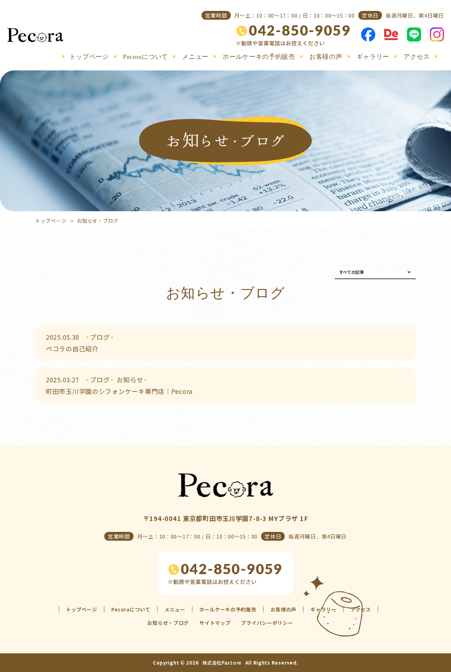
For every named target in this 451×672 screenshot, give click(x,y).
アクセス (416, 56)
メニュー (195, 56)
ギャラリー (373, 56)
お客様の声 (325, 56)
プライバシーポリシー (267, 622)
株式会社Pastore (221, 662)
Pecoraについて (145, 56)
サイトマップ (214, 622)
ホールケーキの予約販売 (259, 56)
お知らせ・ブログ (168, 622)
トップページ (89, 56)
